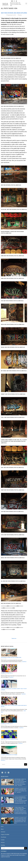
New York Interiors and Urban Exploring (14, 13)
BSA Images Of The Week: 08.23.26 (7, 673)
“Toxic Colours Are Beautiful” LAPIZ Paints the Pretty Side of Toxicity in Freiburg (20, 798)
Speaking (3, 845)
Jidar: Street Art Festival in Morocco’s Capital (9, 739)
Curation (2, 839)
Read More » (24, 661)
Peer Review (3, 837)
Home (2, 826)
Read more (14, 638)
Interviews (3, 831)
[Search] (25, 764)
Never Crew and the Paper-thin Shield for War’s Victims (11, 657)
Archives (3, 842)
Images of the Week (5, 834)
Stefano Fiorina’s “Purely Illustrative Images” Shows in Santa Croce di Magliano (20, 808)
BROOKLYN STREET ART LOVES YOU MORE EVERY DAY (15, 4)
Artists (20, 15)
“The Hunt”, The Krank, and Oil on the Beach (9, 754)
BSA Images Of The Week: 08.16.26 (7, 723)
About (2, 829)
